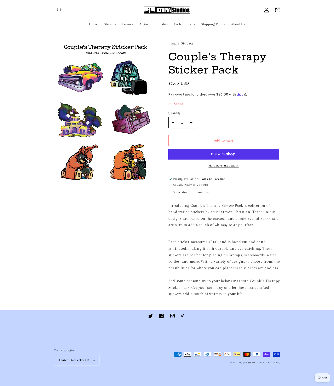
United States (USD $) (74, 360)
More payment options (224, 165)
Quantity (174, 113)
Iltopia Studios (248, 362)
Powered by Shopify (269, 362)
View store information (191, 192)
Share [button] (178, 104)
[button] (59, 9)
